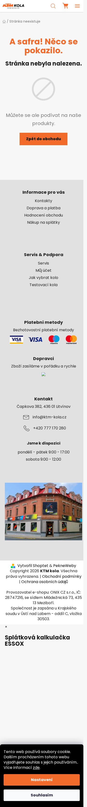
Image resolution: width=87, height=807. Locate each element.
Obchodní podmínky (61, 576)
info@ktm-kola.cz (49, 417)
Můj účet (43, 270)
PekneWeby (64, 565)
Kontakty (43, 201)
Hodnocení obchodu (43, 215)
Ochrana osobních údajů (44, 581)
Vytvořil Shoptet (32, 565)
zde (36, 767)
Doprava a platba (43, 208)
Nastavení (42, 780)
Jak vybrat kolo (43, 277)
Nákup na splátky (43, 222)
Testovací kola (43, 285)
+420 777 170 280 (49, 428)
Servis (43, 263)
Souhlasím (42, 795)
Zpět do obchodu (43, 139)
